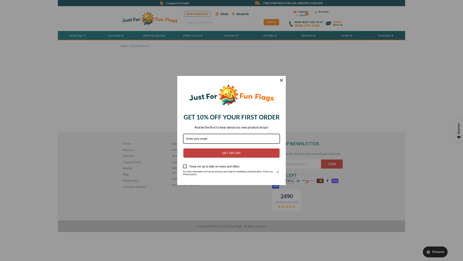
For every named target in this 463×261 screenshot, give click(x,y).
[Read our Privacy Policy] (278, 172)
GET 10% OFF (231, 153)
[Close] (281, 80)
